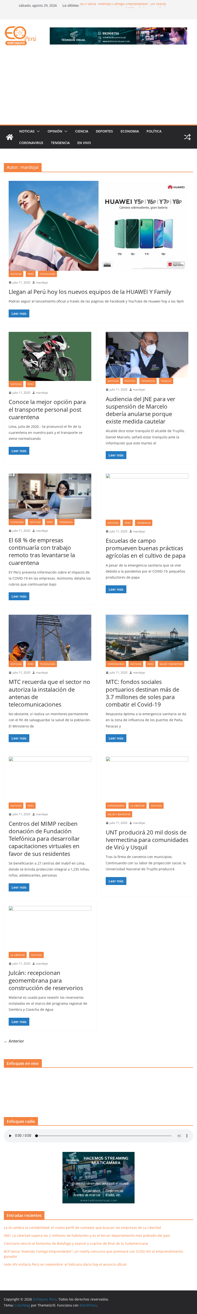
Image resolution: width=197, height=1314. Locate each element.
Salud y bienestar (171, 664)
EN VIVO (84, 142)
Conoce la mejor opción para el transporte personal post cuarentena (47, 409)
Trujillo (166, 381)
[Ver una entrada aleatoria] (187, 137)
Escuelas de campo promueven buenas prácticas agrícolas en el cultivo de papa (145, 548)
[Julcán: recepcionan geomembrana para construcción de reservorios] (50, 929)
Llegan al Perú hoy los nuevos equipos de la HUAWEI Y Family (90, 292)
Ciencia (81, 131)
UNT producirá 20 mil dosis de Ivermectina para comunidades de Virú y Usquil (147, 839)
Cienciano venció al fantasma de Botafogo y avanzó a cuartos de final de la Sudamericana (76, 1243)
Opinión (55, 131)
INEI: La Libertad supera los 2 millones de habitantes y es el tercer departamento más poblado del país (87, 1235)
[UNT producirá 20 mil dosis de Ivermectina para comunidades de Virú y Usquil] (147, 779)
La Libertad (137, 805)
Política (154, 131)
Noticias (27, 131)
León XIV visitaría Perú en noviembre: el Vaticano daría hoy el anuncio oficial (65, 1264)
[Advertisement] (98, 88)
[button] (37, 131)
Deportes (104, 131)
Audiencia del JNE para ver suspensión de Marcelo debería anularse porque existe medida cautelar (140, 410)
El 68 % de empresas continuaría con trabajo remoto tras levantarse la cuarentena (42, 551)
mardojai (42, 282)
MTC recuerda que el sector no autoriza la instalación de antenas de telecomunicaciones (49, 693)
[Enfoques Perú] (9, 137)
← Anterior (14, 1041)
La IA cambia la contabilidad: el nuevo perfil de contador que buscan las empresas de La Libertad (82, 1227)
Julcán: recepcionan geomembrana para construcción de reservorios (46, 980)
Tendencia (60, 142)
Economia (130, 131)
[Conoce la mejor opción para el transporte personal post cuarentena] (50, 356)
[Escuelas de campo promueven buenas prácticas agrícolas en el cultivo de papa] (147, 496)
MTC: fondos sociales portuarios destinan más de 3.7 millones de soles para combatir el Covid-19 (142, 693)
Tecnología (47, 274)
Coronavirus (31, 142)
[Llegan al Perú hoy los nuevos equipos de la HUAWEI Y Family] (98, 226)
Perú (31, 274)
